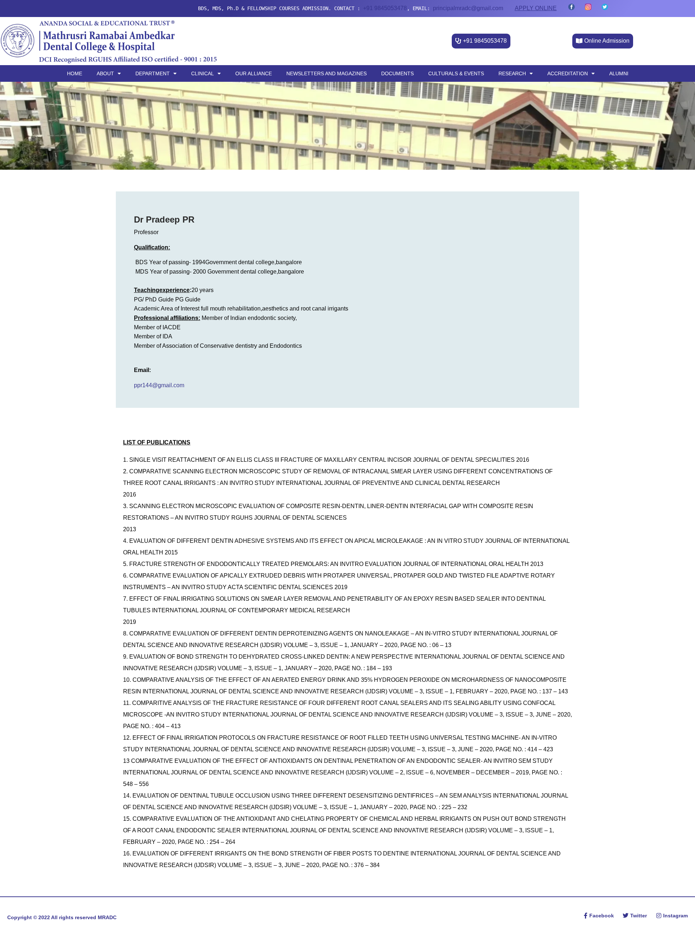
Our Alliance (253, 73)
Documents (397, 73)
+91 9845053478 (324, 8)
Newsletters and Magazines (326, 73)
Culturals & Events (456, 73)
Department (152, 73)
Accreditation (567, 73)
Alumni (618, 73)
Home (74, 73)
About (105, 73)
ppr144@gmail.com (159, 385)
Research (512, 73)
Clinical (202, 73)
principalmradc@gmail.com (407, 8)
